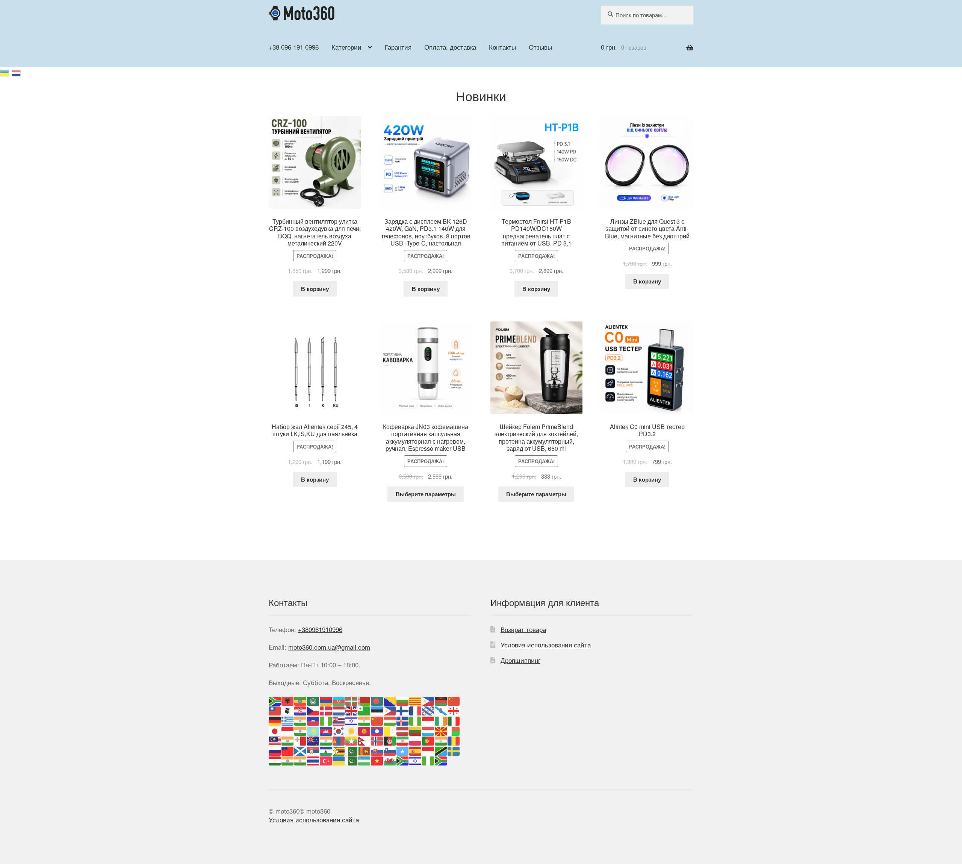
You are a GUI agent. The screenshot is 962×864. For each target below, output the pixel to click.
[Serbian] (313, 750)
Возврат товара (523, 629)
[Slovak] (377, 750)
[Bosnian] (390, 700)
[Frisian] (428, 710)
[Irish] (441, 720)
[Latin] (390, 730)
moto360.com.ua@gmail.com (329, 647)
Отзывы (540, 47)
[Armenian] (326, 700)
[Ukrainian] (6, 71)
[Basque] (351, 700)
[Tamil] (287, 760)
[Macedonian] (441, 730)
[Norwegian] (377, 740)
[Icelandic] (402, 720)
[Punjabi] (441, 740)
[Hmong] (377, 720)
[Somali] (402, 750)
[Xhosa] (402, 760)
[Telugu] (300, 760)
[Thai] (313, 760)
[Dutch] (339, 710)
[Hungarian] (390, 720)
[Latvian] (402, 730)
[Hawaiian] (339, 720)
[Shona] (339, 750)
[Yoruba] (428, 760)
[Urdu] (351, 760)
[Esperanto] (364, 710)
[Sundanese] (428, 750)
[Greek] (287, 720)
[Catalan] (415, 700)
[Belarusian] (364, 700)
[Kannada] (300, 730)
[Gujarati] (300, 720)
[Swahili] (441, 750)
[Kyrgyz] (364, 730)
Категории (346, 47)
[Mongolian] (339, 740)
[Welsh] (390, 760)
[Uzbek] (364, 760)
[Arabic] (313, 700)
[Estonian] (377, 710)
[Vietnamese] (377, 760)
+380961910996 (320, 629)
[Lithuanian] (415, 730)
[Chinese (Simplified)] (454, 700)
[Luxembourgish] (428, 730)
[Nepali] (364, 740)
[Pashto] (390, 740)
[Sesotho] (326, 750)
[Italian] (454, 720)
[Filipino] (390, 710)
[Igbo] (415, 720)
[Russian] (16, 71)
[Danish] (326, 710)
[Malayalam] (287, 740)
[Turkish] (326, 760)
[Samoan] (287, 750)
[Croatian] (300, 710)
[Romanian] (454, 740)
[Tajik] (275, 760)
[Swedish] (454, 750)
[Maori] (313, 740)
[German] (275, 720)
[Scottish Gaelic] (300, 750)
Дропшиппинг (520, 660)
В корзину (315, 289)
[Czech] (313, 710)
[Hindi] (364, 720)
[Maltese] (300, 740)
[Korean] (339, 730)
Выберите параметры (426, 494)
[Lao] (377, 730)
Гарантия (398, 47)
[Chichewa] (441, 700)
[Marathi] (326, 740)
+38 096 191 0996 (294, 47)
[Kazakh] (313, 730)
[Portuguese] (428, 740)
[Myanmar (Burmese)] (351, 740)
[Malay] (275, 740)
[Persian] (402, 740)
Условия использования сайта (546, 644)
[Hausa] (326, 720)
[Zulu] (441, 760)
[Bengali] (377, 700)
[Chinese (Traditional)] (275, 710)
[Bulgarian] (402, 700)
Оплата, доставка (450, 47)
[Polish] (415, 740)
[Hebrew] (351, 720)
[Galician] (441, 710)
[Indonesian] (428, 720)
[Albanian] (287, 700)
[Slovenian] (390, 750)
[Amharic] (300, 700)
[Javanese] (287, 730)
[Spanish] (415, 750)
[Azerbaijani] (339, 700)
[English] (351, 710)
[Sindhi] (351, 750)
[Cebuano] (428, 700)
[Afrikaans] (275, 700)
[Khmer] (326, 730)
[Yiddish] (415, 760)
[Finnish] (402, 710)
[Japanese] (275, 730)
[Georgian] (454, 710)
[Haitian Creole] (313, 720)
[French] (415, 710)
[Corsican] (287, 710)
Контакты (502, 47)
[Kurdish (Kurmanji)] (351, 730)
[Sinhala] (364, 750)
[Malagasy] (454, 730)
